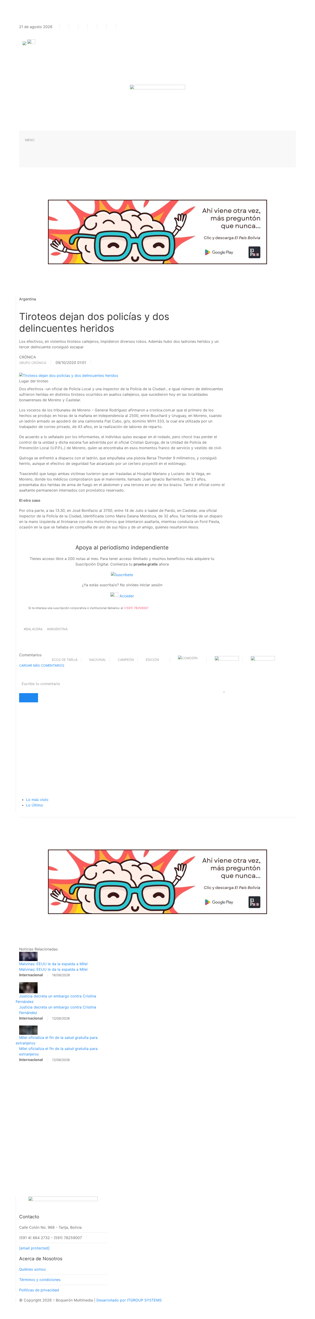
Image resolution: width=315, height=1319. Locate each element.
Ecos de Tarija (64, 660)
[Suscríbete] (122, 574)
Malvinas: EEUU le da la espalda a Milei (53, 963)
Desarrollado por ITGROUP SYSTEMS (129, 1300)
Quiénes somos (32, 1269)
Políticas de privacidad (39, 1290)
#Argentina (57, 629)
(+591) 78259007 (136, 608)
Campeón (126, 660)
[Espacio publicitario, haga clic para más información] (157, 231)
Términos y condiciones (39, 1279)
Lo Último (34, 805)
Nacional (97, 660)
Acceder (126, 596)
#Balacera (33, 629)
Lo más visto (37, 799)
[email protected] (34, 1248)
